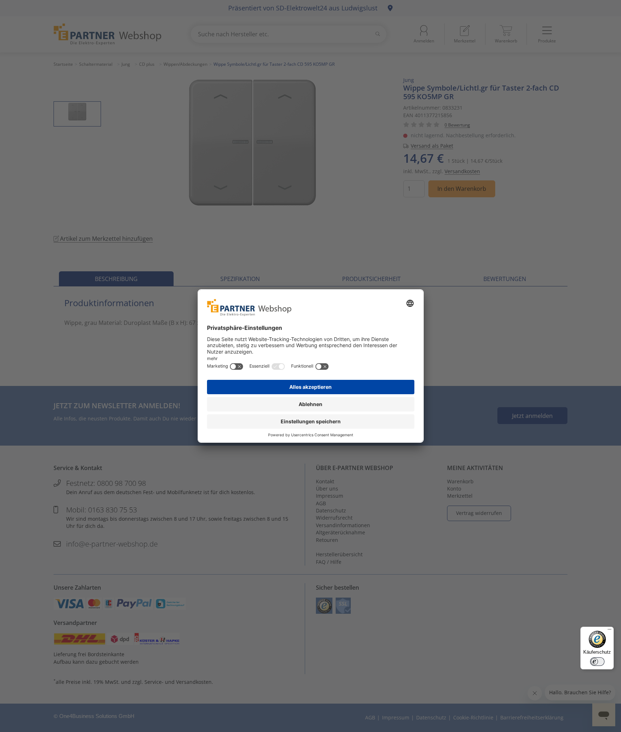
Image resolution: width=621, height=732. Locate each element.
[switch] (597, 661)
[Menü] (609, 631)
